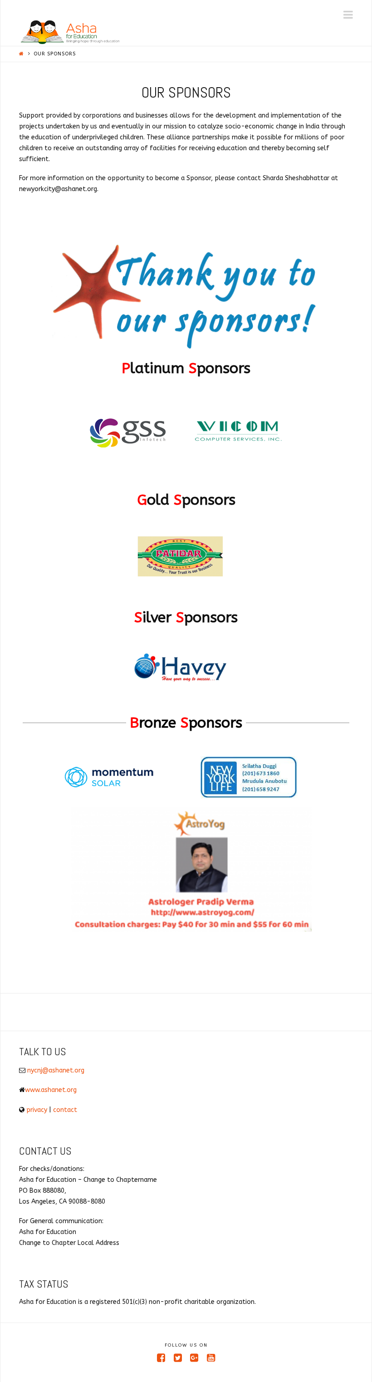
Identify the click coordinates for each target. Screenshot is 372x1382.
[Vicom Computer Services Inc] (237, 435)
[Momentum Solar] (108, 781)
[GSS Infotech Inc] (122, 435)
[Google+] (194, 1357)
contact (65, 1110)
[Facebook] (161, 1357)
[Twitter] (178, 1357)
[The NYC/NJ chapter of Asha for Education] (70, 32)
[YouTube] (211, 1357)
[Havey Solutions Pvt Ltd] (179, 671)
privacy (36, 1110)
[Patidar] (180, 560)
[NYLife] (249, 781)
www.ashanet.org (51, 1090)
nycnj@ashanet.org (55, 1070)
